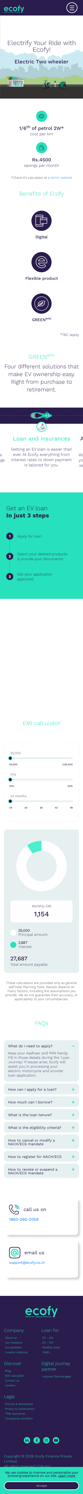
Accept (41, 1486)
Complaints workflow (19, 1418)
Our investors (13, 1342)
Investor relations (16, 1352)
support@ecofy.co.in (27, 1262)
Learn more (66, 1476)
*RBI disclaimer (15, 1413)
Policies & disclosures (19, 1404)
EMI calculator (14, 1375)
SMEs (46, 1352)
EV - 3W (48, 1342)
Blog (8, 1370)
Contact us (12, 1380)
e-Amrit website (60, 178)
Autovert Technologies (57, 1376)
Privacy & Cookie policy (20, 1408)
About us (11, 1337)
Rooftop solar (51, 1347)
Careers (10, 1385)
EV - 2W (48, 1337)
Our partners (13, 1347)
